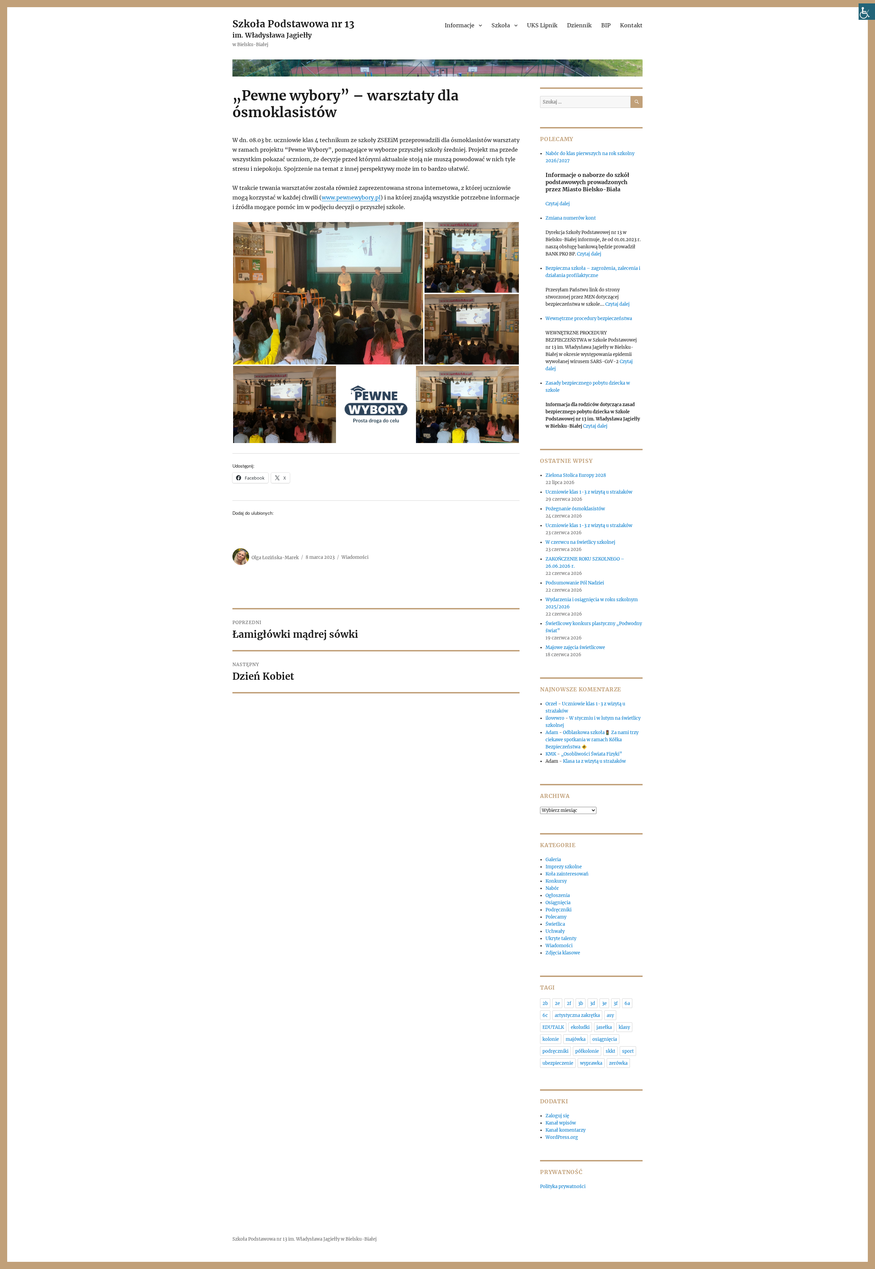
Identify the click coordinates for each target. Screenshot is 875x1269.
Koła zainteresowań (567, 874)
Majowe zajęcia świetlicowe (575, 647)
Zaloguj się (557, 1116)
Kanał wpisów (561, 1123)
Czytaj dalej (558, 204)
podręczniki (555, 1051)
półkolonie (587, 1051)
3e (604, 1003)
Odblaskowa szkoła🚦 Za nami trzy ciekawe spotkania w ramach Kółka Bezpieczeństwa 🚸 (592, 740)
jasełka (604, 1027)
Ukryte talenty (561, 938)
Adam (552, 732)
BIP (605, 25)
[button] (328, 293)
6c (545, 1015)
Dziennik (579, 25)
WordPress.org (562, 1137)
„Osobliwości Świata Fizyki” (591, 754)
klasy (624, 1027)
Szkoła (501, 25)
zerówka (618, 1063)
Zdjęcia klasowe (563, 953)
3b (580, 1003)
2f (569, 1003)
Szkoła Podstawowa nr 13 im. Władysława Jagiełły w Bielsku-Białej (304, 1239)
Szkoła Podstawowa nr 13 (293, 24)
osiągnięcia (604, 1039)
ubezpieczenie (557, 1063)
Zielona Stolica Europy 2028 (576, 475)
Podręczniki (558, 910)
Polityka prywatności (562, 1186)
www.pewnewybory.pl (351, 197)
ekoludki (580, 1027)
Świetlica (555, 924)
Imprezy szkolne (564, 867)
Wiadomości (354, 557)
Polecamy (556, 917)
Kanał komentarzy (565, 1130)
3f (616, 1003)
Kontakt (631, 25)
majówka (575, 1039)
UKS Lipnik (542, 25)
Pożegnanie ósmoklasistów (575, 509)
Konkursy (556, 881)
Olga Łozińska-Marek (275, 557)
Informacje (459, 25)
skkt (610, 1051)
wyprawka (591, 1063)
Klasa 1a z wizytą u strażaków (594, 761)
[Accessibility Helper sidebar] (867, 11)
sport (628, 1051)
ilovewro (555, 718)
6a (627, 1003)
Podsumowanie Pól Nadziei (575, 583)
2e (557, 1003)
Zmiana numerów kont (571, 218)
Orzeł (551, 704)
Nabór (552, 888)
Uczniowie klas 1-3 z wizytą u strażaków (589, 492)
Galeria (553, 860)
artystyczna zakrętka (577, 1015)
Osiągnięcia (558, 903)
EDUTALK (553, 1027)
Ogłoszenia (558, 895)
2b (545, 1003)
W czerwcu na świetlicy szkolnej (580, 542)
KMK (551, 754)
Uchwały (555, 931)
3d (592, 1003)
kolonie (550, 1039)
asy (610, 1015)
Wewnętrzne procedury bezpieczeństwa (589, 318)
